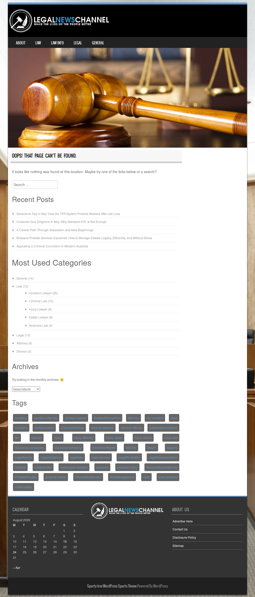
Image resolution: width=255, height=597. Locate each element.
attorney (133, 418)
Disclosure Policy (184, 537)
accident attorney (45, 418)
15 (65, 541)
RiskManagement (122, 477)
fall (17, 437)
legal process (101, 457)
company (21, 427)
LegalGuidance (51, 457)
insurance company (68, 447)
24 (14, 552)
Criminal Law (38, 301)
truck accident (168, 477)
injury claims (143, 437)
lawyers (172, 447)
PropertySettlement (88, 477)
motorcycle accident (74, 467)
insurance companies (29, 447)
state (146, 477)
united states (23, 487)
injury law (170, 437)
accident (20, 418)
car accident (155, 418)
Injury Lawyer (38, 309)
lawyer (151, 447)
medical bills (43, 467)
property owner (56, 477)
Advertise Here (183, 521)
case (174, 418)
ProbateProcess (26, 477)
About (20, 43)
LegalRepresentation (163, 457)
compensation (44, 427)
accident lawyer (75, 418)
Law (38, 43)
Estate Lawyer (38, 317)
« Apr (16, 567)
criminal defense (102, 427)
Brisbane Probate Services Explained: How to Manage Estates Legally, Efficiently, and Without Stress (84, 238)
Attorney (22, 343)
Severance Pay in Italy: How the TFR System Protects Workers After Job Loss (68, 213)
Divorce (21, 351)
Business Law (38, 325)
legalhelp (76, 457)
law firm (131, 447)
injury (58, 437)
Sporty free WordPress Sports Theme (112, 586)
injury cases (114, 437)
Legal (78, 43)
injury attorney (83, 437)
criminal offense (131, 427)
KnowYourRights (103, 447)
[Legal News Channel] (59, 20)
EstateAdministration (163, 427)
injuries (37, 437)
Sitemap (178, 545)
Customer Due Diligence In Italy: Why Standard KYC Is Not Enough (61, 221)
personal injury (127, 467)
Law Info (57, 43)
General (98, 43)
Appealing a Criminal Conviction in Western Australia (52, 246)
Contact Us (180, 529)
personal (102, 467)
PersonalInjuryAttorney (161, 467)
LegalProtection (129, 457)
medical (20, 467)
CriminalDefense (72, 427)
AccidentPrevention (107, 418)
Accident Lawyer (40, 293)
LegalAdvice (23, 457)
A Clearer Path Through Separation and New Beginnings (54, 230)
